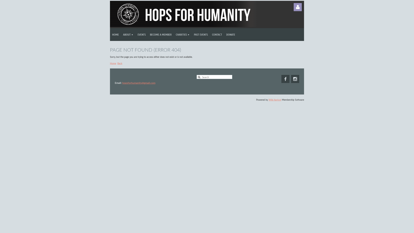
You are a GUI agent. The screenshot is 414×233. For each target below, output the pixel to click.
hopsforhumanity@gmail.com (138, 83)
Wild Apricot (275, 100)
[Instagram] (295, 79)
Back (119, 63)
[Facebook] (285, 79)
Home (113, 63)
